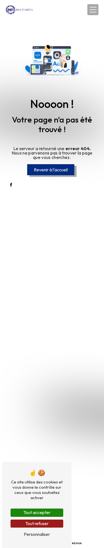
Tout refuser (37, 523)
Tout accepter (36, 512)
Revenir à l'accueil (51, 169)
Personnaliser (37, 534)
